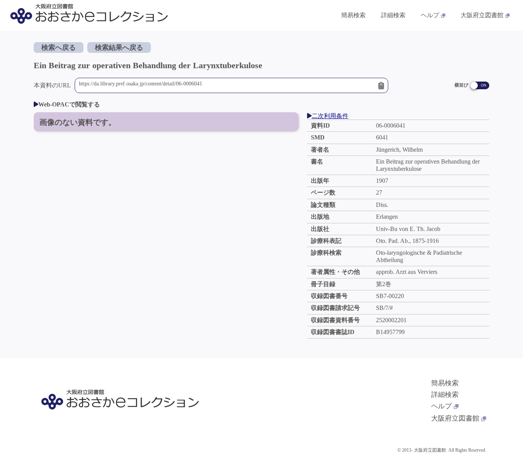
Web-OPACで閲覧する (69, 104)
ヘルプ (430, 15)
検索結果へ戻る (119, 47)
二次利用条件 (330, 116)
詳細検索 (393, 15)
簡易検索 (353, 15)
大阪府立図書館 (482, 15)
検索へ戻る (58, 47)
